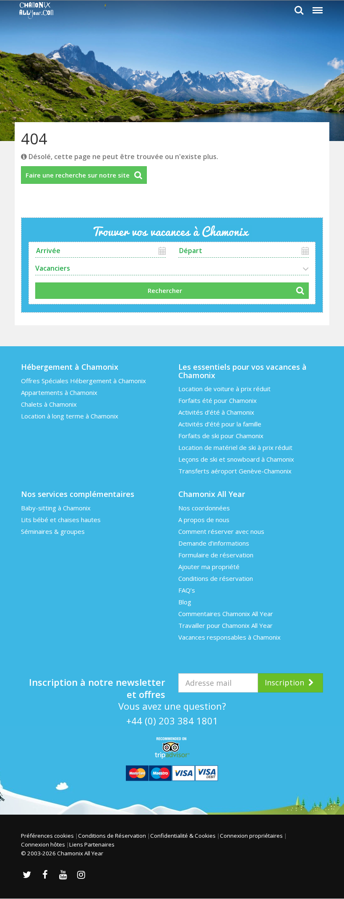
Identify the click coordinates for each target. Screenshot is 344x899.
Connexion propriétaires (251, 835)
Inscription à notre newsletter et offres (97, 684)
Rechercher (165, 290)
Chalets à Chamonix (49, 404)
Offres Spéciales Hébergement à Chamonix (83, 380)
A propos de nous (203, 519)
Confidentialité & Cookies (183, 835)
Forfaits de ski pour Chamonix (220, 435)
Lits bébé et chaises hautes (61, 519)
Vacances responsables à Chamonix (229, 637)
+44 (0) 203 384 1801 (172, 720)
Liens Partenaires (92, 844)
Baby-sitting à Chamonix (56, 508)
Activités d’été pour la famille (219, 424)
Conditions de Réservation (112, 835)
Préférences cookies (47, 835)
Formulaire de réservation (215, 555)
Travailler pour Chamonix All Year (225, 625)
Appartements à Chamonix (59, 392)
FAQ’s (186, 590)
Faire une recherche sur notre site (78, 175)
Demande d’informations (213, 543)
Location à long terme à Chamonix (69, 416)
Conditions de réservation (215, 578)
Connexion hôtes (43, 844)
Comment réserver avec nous (221, 531)
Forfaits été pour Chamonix (217, 400)
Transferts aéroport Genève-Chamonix (235, 471)
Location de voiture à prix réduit (224, 388)
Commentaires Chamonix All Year (225, 613)
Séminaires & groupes (53, 531)
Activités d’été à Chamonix (216, 412)
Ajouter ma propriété (209, 566)
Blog (184, 602)
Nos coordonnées (204, 508)
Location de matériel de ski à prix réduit (235, 447)
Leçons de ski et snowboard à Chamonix (236, 459)
